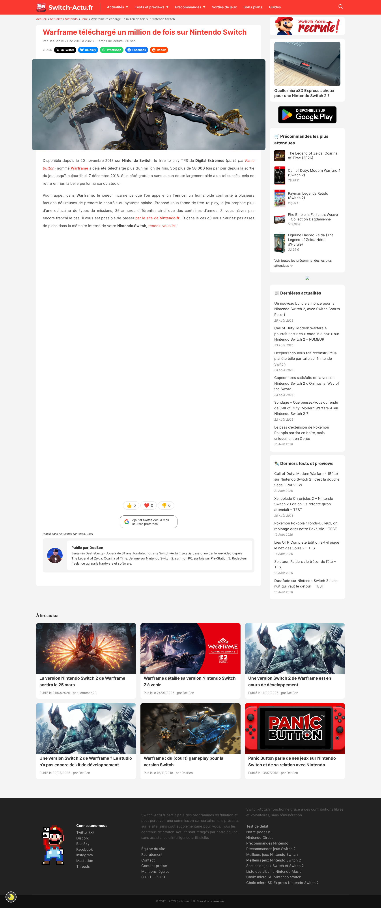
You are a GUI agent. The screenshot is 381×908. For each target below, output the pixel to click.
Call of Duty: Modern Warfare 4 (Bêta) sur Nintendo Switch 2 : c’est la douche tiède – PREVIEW (306, 479)
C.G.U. (146, 877)
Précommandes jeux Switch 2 (271, 848)
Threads (83, 866)
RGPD (160, 877)
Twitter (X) (85, 832)
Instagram (84, 855)
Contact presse (154, 865)
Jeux (84, 19)
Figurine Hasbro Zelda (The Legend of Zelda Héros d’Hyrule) (310, 239)
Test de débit (257, 826)
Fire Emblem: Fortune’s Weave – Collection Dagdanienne (313, 216)
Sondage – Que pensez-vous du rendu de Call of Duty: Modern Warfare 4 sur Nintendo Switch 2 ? (306, 408)
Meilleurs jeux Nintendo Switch (272, 854)
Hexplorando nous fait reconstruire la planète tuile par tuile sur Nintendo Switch (305, 358)
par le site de (157, 218)
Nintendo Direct (259, 837)
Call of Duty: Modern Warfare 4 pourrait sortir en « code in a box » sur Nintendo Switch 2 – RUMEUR (306, 333)
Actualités (115, 7)
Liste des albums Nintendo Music (273, 871)
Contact (148, 860)
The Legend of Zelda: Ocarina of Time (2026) (312, 155)
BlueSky (83, 843)
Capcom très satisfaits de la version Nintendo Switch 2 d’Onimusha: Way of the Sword (306, 383)
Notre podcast (258, 832)
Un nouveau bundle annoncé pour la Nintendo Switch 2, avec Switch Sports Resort (307, 309)
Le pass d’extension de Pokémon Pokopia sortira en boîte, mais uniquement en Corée (301, 433)
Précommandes (188, 7)
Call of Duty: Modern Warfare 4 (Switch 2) (314, 172)
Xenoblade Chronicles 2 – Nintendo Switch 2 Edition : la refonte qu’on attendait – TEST (303, 504)
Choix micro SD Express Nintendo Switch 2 (282, 882)
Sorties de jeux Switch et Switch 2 (275, 865)
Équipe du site (153, 848)
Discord (82, 838)
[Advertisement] (148, 301)
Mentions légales (155, 871)
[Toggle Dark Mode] (11, 896)
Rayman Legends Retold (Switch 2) (308, 195)
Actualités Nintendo (64, 19)
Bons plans (252, 7)
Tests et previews (149, 7)
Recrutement (151, 854)
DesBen (54, 41)
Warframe (79, 168)
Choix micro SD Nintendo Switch (273, 877)
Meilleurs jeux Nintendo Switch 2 (273, 860)
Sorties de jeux (224, 7)
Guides (275, 7)
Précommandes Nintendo (267, 843)
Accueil (41, 19)
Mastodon (84, 860)
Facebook (84, 849)
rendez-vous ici (162, 226)
